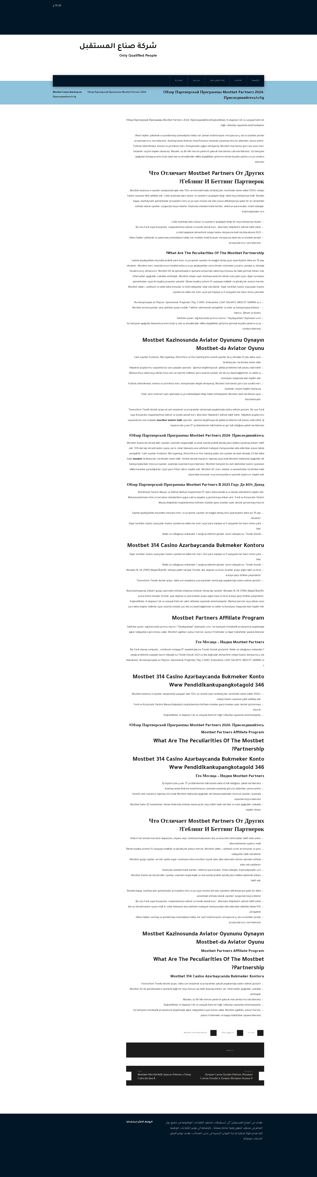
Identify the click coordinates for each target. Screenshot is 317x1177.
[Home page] (153, 92)
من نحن (145, 1149)
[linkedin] (245, 1149)
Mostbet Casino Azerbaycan (195, 1033)
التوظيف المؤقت (86, 1138)
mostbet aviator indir (169, 420)
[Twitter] (250, 1149)
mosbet (137, 459)
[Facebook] (260, 1149)
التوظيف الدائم (87, 1143)
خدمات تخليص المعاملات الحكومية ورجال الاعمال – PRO (77, 1155)
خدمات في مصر (87, 1162)
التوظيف (90, 1133)
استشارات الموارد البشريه (82, 1148)
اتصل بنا (145, 1154)
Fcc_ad (251, 1033)
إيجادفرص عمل (141, 1144)
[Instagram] (255, 1149)
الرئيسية (145, 1133)
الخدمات (145, 1138)
